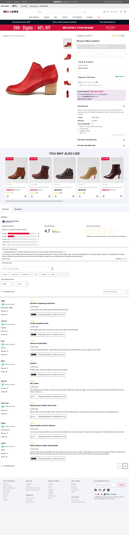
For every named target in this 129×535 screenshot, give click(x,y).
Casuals (73, 486)
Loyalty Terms (30, 502)
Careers (28, 486)
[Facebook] (95, 491)
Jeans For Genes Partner (33, 490)
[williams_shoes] (108, 491)
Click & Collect (7, 486)
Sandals (51, 484)
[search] (85, 11)
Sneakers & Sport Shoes (78, 502)
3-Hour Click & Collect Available (64, 22)
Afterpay (5, 494)
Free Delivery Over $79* (21, 22)
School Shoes (75, 500)
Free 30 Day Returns (107, 22)
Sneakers (51, 490)
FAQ (4, 498)
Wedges (51, 492)
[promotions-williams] (64, 30)
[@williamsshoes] (104, 491)
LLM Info (5, 500)
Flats (50, 486)
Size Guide (6, 490)
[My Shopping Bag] (125, 11)
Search (122, 485)
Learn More (29, 500)
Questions (18, 209)
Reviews (6, 209)
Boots (50, 498)
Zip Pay (5, 496)
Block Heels (52, 496)
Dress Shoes (75, 490)
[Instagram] (100, 491)
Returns (24, 1)
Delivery (16, 1)
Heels (50, 488)
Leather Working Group (33, 488)
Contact (8, 1)
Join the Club (30, 498)
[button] (125, 179)
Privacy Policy (111, 498)
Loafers (51, 494)
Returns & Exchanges (9, 488)
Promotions (6, 492)
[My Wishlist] (121, 11)
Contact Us (29, 484)
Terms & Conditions (100, 498)
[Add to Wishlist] (25, 196)
